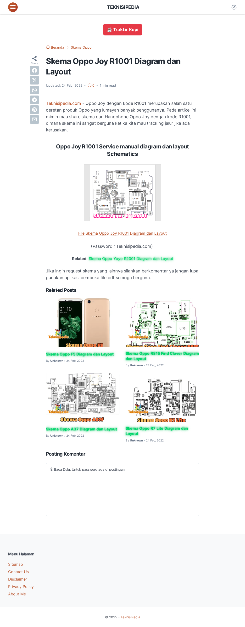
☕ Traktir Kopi (122, 29)
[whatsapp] (34, 90)
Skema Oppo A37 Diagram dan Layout (81, 429)
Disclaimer (17, 579)
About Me (17, 594)
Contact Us (18, 571)
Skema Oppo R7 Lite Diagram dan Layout (157, 431)
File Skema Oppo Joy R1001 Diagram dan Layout (122, 233)
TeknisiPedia (123, 7)
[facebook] (34, 70)
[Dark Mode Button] (234, 7)
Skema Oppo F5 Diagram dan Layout (80, 354)
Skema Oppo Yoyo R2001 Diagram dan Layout (131, 258)
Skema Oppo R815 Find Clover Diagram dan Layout (162, 356)
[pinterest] (34, 109)
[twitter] (34, 80)
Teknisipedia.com (63, 103)
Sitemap (15, 564)
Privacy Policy (21, 586)
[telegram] (34, 100)
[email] (34, 119)
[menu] (13, 7)
